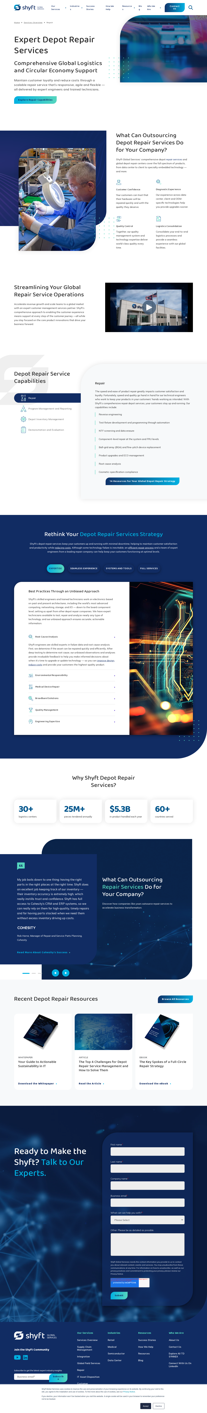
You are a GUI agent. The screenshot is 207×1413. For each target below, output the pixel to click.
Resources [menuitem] (144, 1333)
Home (17, 22)
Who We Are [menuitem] (176, 1333)
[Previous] (55, 973)
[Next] (65, 973)
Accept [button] (146, 1406)
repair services (174, 159)
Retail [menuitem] (111, 1340)
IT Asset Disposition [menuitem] (88, 1376)
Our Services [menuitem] (85, 1333)
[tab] (47, 398)
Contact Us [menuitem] (175, 1346)
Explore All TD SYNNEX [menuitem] (176, 1355)
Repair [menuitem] (80, 1370)
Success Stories (90, 8)
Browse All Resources (175, 999)
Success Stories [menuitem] (147, 1340)
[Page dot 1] (26, 973)
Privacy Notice (129, 1391)
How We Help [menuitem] (145, 1346)
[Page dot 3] (40, 973)
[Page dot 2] (34, 973)
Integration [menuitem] (83, 1356)
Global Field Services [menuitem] (88, 1363)
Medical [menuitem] (112, 1346)
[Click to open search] (191, 7)
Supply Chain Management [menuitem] (84, 1348)
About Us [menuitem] (174, 1340)
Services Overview (33, 22)
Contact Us (175, 7)
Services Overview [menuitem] (87, 1340)
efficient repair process (141, 547)
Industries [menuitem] (114, 1333)
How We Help (110, 8)
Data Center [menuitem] (115, 1360)
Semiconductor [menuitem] (116, 1353)
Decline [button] (158, 1406)
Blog (140, 8)
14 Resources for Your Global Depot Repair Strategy (142, 481)
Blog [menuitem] (140, 1360)
